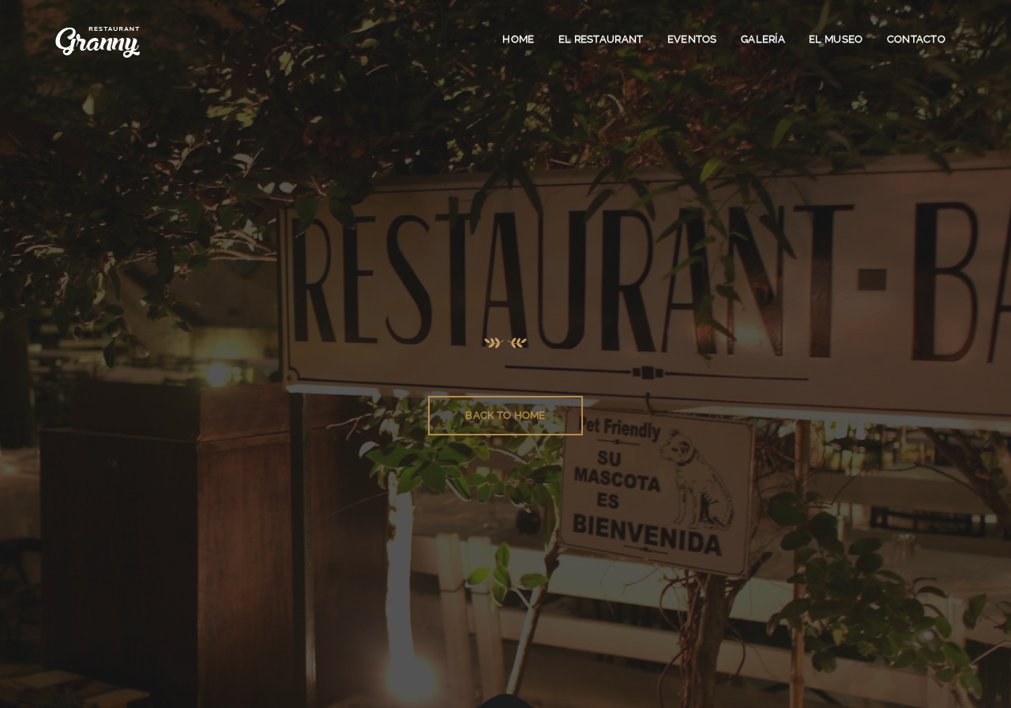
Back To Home (505, 415)
